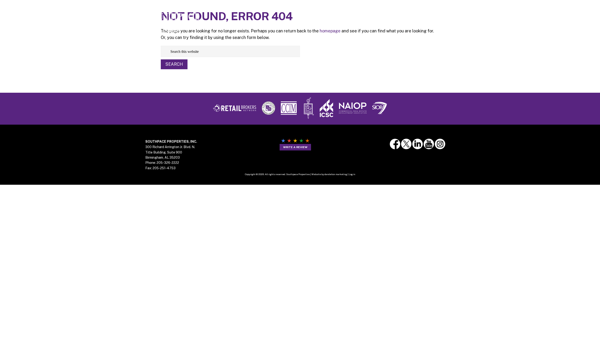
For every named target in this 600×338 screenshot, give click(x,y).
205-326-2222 (168, 163)
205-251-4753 (164, 168)
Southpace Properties (172, 16)
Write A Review (295, 147)
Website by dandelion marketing (329, 174)
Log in (352, 174)
